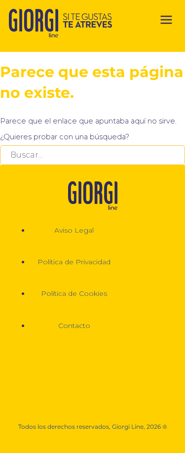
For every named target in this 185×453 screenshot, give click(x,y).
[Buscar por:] (92, 155)
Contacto (74, 325)
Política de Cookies (74, 293)
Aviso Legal (74, 230)
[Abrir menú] (166, 22)
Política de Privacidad (74, 261)
